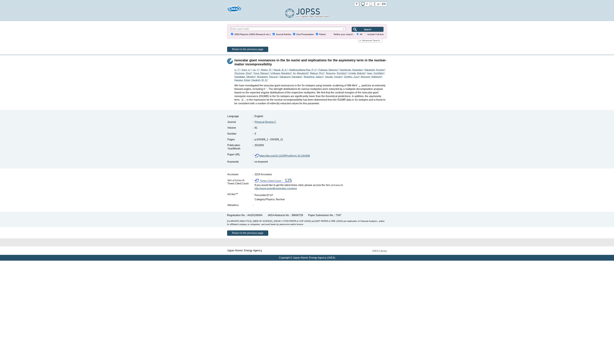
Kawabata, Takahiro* (245, 76)
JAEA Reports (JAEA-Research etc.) (252, 34)
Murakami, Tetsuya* (267, 76)
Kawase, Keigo (242, 80)
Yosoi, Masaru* (261, 73)
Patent (322, 34)
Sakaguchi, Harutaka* (290, 76)
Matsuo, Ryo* (317, 73)
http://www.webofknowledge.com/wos (276, 188)
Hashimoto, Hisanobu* (351, 69)
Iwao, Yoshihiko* (375, 73)
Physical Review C (265, 122)
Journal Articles (283, 34)
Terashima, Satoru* (313, 76)
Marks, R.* (266, 69)
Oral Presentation (305, 34)
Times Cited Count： (275, 181)
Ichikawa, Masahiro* (281, 73)
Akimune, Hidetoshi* (371, 76)
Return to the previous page (247, 49)
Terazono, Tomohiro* (336, 73)
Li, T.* (237, 69)
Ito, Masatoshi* (301, 73)
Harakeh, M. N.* (259, 80)
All (361, 34)
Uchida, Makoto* (357, 73)
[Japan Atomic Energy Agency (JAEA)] (234, 10)
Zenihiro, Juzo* (352, 76)
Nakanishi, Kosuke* (374, 69)
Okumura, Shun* (243, 73)
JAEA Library (379, 251)
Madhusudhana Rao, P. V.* (303, 69)
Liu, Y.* (256, 69)
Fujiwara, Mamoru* (328, 69)
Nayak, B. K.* (281, 69)
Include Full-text (375, 34)
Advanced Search (371, 40)
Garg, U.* (246, 69)
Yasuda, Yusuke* (334, 76)
